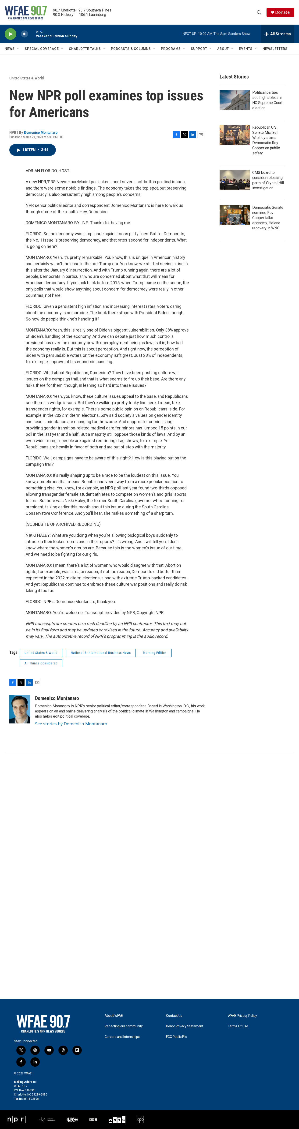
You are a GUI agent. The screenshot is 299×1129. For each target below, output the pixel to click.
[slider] (32, 33)
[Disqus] (149, 815)
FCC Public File (176, 1037)
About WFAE (114, 1015)
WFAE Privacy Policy (242, 1015)
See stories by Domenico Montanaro (71, 724)
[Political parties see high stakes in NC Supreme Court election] (235, 100)
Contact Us (174, 1015)
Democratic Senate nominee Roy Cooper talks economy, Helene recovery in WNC (267, 217)
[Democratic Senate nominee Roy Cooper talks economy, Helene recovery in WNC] (235, 215)
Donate (282, 12)
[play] (10, 34)
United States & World (26, 78)
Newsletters (275, 49)
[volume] (24, 34)
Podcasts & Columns (131, 49)
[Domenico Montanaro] (19, 709)
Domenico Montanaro (40, 132)
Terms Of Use (238, 1026)
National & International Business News (101, 653)
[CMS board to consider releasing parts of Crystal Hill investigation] (235, 180)
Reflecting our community (124, 1026)
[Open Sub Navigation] (18, 49)
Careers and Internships (122, 1037)
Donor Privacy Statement (184, 1026)
